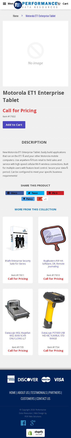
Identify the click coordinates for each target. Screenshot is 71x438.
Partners (55, 392)
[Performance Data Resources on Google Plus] (33, 424)
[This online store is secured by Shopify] (35, 436)
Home (15, 16)
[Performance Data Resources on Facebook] (23, 424)
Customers (28, 398)
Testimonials (39, 392)
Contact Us (43, 398)
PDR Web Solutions (33, 416)
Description (34, 142)
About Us (23, 392)
